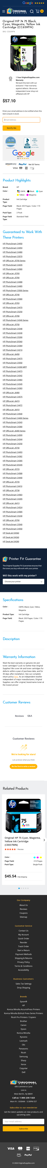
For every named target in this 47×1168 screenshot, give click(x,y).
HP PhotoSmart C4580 (12, 269)
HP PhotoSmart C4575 (12, 397)
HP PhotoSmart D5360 (12, 341)
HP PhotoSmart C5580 (12, 299)
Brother (23, 1021)
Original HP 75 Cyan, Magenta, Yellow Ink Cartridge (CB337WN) (23, 841)
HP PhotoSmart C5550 (12, 363)
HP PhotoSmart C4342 (12, 375)
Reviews (23, 909)
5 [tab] (28, 888)
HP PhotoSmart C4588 (12, 473)
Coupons (24, 913)
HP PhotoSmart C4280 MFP (15, 367)
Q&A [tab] (29, 715)
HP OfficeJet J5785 (11, 273)
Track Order (23, 946)
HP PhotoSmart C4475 (12, 358)
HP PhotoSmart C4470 (12, 307)
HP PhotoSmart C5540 (12, 524)
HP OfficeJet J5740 (11, 295)
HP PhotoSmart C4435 (12, 265)
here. (16, 677)
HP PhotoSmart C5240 (12, 516)
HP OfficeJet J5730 (11, 448)
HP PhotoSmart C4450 (12, 244)
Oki (23, 1044)
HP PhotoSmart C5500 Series (15, 290)
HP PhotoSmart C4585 (12, 512)
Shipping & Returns (23, 958)
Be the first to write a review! (23, 766)
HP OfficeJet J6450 (11, 354)
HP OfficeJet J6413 (11, 503)
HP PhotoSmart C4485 (12, 286)
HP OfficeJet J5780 (11, 278)
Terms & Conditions (23, 966)
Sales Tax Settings (23, 983)
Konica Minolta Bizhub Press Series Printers (23, 1013)
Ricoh (23, 1052)
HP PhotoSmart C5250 (12, 312)
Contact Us (23, 930)
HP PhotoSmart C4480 (12, 252)
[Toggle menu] (3, 11)
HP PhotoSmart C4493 (12, 452)
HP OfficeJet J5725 (11, 469)
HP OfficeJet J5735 (11, 482)
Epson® (23, 1001)
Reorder (23, 942)
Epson (23, 1029)
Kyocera (23, 1036)
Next (44, 840)
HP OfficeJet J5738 (11, 490)
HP (23, 1005)
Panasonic (23, 1048)
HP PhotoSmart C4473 (12, 371)
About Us (23, 905)
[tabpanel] (23, 53)
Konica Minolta (23, 1033)
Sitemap (23, 917)
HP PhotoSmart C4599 (12, 435)
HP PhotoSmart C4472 (12, 405)
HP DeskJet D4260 (11, 537)
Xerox (23, 1064)
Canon (23, 1025)
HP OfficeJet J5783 (11, 303)
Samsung (23, 1056)
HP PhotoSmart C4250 (12, 444)
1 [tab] (19, 888)
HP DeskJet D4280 (11, 541)
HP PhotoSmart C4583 (12, 495)
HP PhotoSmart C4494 (12, 248)
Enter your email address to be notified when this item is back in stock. (22, 112)
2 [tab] (21, 888)
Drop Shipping (23, 987)
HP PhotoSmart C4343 (12, 422)
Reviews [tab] (19, 716)
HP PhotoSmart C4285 (12, 499)
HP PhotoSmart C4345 (12, 384)
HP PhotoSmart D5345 (12, 465)
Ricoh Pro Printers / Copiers (23, 1017)
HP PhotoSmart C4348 (12, 329)
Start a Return (23, 950)
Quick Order (23, 938)
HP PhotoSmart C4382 (12, 456)
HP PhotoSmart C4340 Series (15, 320)
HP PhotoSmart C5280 (12, 337)
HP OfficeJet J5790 (11, 520)
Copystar (24, 1068)
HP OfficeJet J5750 (11, 324)
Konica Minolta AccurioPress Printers (23, 1009)
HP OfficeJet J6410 (11, 410)
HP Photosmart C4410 (12, 486)
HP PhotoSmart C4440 (12, 478)
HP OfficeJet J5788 (11, 316)
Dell (23, 1072)
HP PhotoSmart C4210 (12, 350)
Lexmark (23, 1040)
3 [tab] (23, 888)
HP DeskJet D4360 (11, 533)
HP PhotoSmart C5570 (12, 256)
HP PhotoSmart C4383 (12, 388)
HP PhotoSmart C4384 (12, 346)
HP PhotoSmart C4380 (12, 427)
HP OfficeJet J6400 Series (14, 431)
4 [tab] (26, 888)
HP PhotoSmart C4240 (12, 333)
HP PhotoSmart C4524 (12, 507)
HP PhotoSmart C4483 (12, 380)
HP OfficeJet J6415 (11, 401)
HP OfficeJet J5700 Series (14, 261)
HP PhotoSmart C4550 (12, 529)
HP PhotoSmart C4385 (12, 461)
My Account (23, 934)
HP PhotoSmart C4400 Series (15, 418)
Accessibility (23, 970)
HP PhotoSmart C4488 (12, 282)
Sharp (23, 1060)
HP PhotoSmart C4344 (12, 439)
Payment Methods (23, 954)
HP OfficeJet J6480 (11, 393)
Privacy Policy (23, 962)
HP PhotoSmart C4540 (12, 414)
